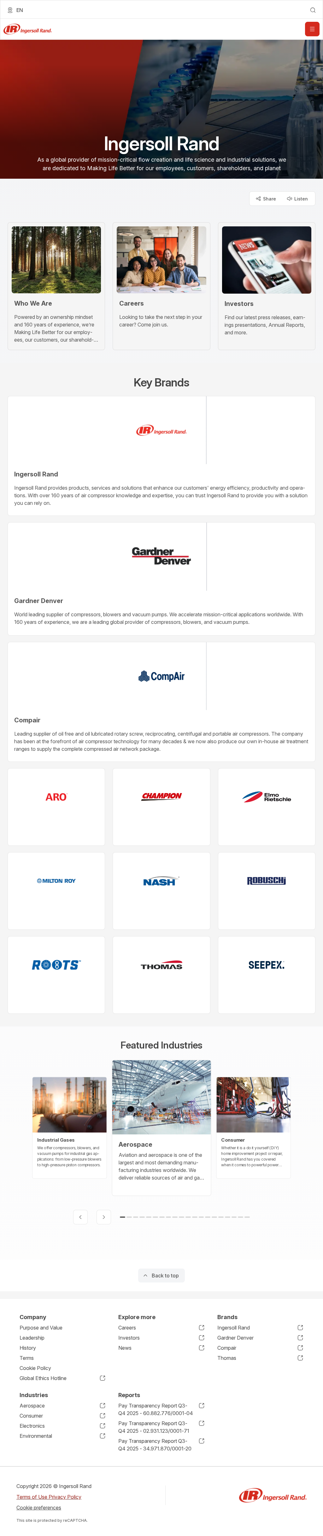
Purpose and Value (41, 1327)
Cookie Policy (35, 1368)
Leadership (32, 1338)
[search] (313, 10)
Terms (27, 1358)
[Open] (312, 29)
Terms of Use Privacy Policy (48, 1497)
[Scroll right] (104, 1217)
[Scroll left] (80, 1217)
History (28, 1348)
